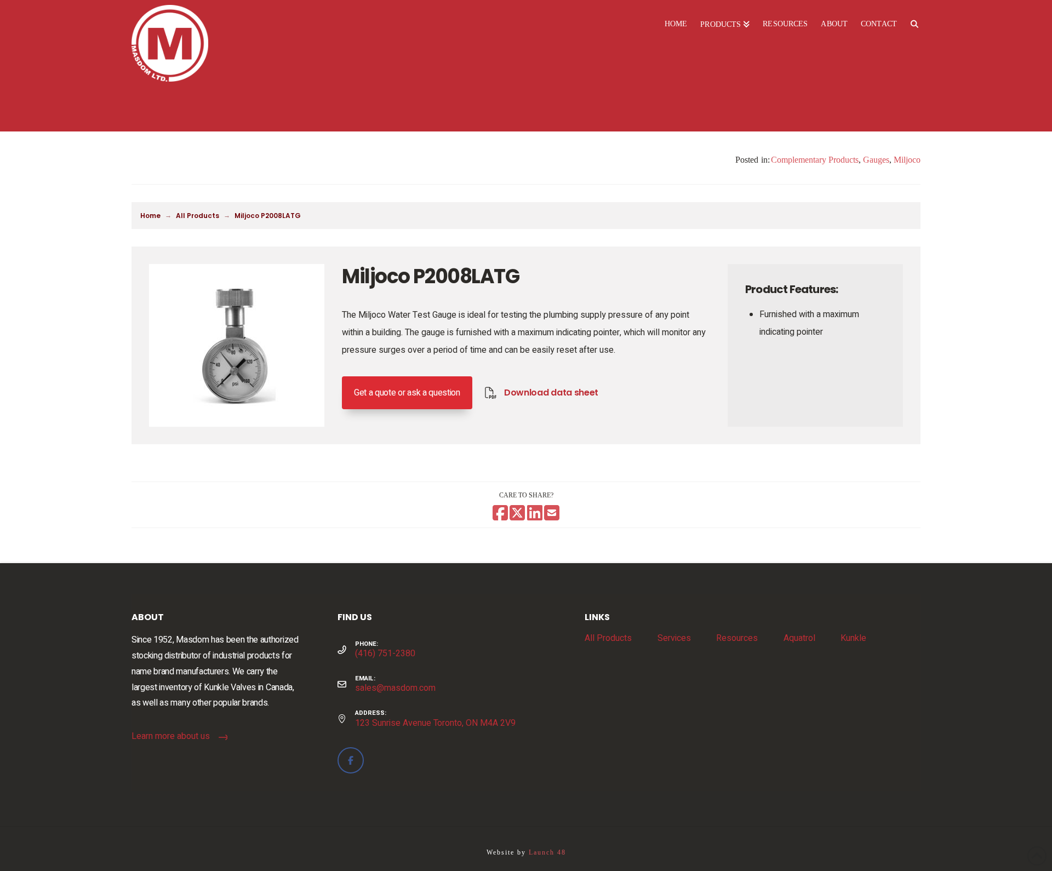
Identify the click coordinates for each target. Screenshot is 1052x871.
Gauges (876, 159)
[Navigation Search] (914, 24)
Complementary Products (815, 159)
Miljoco (907, 159)
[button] (407, 392)
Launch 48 (547, 852)
